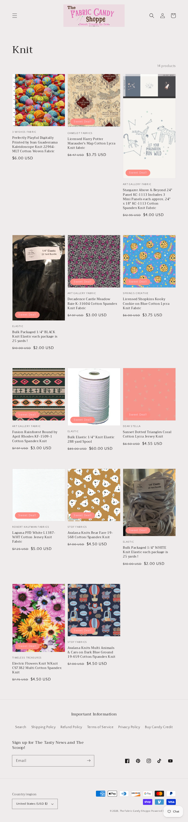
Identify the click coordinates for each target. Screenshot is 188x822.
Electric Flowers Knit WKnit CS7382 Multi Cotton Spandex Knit (36, 668)
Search (20, 727)
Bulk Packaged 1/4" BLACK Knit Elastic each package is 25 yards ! (35, 336)
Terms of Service (100, 727)
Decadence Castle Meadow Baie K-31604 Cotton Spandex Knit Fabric (92, 303)
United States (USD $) (31, 803)
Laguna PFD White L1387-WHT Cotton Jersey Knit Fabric (33, 537)
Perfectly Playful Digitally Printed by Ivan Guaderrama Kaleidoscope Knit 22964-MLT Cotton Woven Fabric (35, 144)
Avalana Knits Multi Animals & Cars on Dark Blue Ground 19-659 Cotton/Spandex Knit (92, 652)
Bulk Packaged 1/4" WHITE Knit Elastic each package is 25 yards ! (145, 552)
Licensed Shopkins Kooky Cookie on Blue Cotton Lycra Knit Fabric (146, 303)
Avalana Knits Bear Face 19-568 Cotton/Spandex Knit (90, 535)
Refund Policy (71, 727)
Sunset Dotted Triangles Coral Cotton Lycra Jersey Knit (147, 434)
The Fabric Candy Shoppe (135, 811)
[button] (14, 15)
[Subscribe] (88, 760)
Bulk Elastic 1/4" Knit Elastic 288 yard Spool (91, 439)
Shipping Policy (43, 727)
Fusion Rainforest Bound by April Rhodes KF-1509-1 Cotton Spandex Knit (35, 436)
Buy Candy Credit (159, 727)
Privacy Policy (129, 727)
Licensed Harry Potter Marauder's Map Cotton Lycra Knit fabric (91, 143)
